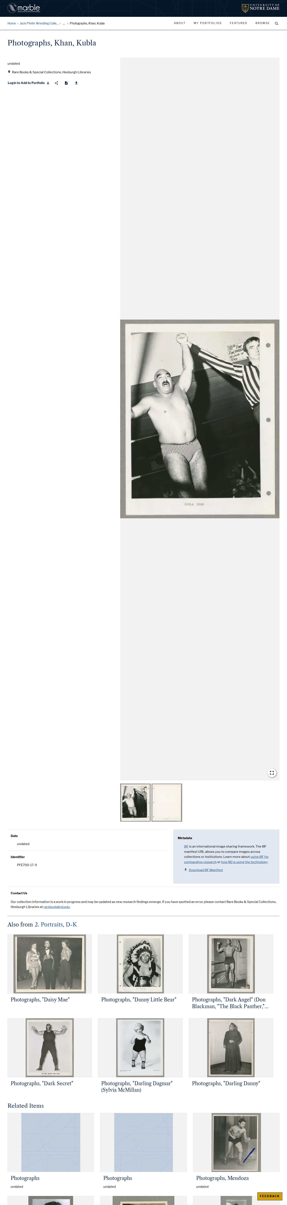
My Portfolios (208, 23)
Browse (262, 23)
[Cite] (66, 83)
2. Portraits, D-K (56, 924)
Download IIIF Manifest (206, 870)
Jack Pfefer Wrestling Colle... (39, 23)
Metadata (185, 838)
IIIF (186, 846)
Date (14, 836)
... (64, 23)
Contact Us (19, 893)
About (180, 23)
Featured (238, 23)
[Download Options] (76, 83)
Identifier (18, 857)
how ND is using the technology (244, 862)
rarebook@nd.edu (56, 907)
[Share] (56, 83)
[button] (199, 418)
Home (12, 23)
